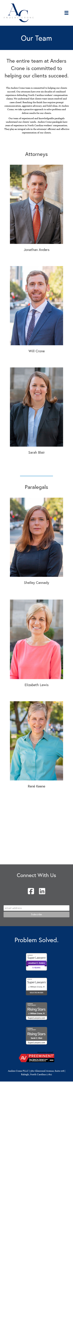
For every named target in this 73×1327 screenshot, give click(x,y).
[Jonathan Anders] (36, 204)
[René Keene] (36, 740)
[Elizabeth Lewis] (36, 639)
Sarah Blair (36, 452)
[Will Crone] (36, 305)
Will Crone (37, 351)
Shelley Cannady (36, 582)
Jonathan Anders (36, 249)
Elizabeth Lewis (37, 684)
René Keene (36, 786)
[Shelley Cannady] (36, 536)
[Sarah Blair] (36, 406)
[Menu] (66, 12)
